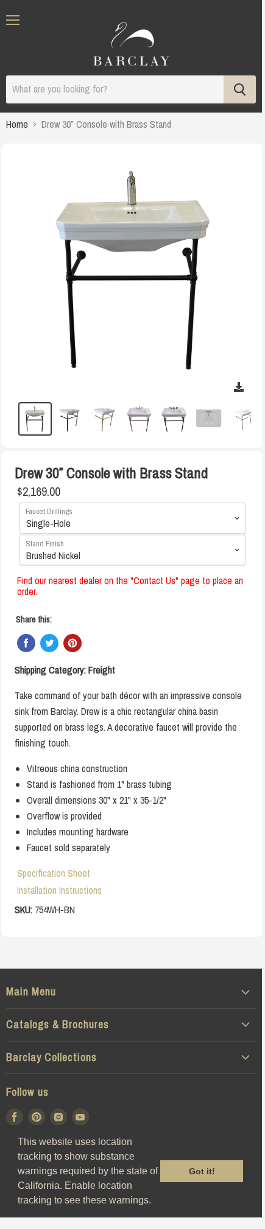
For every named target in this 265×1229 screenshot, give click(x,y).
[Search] (240, 89)
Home (17, 124)
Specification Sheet (53, 873)
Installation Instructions (59, 890)
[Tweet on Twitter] (49, 643)
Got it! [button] (202, 1171)
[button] (155, 1201)
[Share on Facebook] (26, 643)
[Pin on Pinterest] (72, 643)
